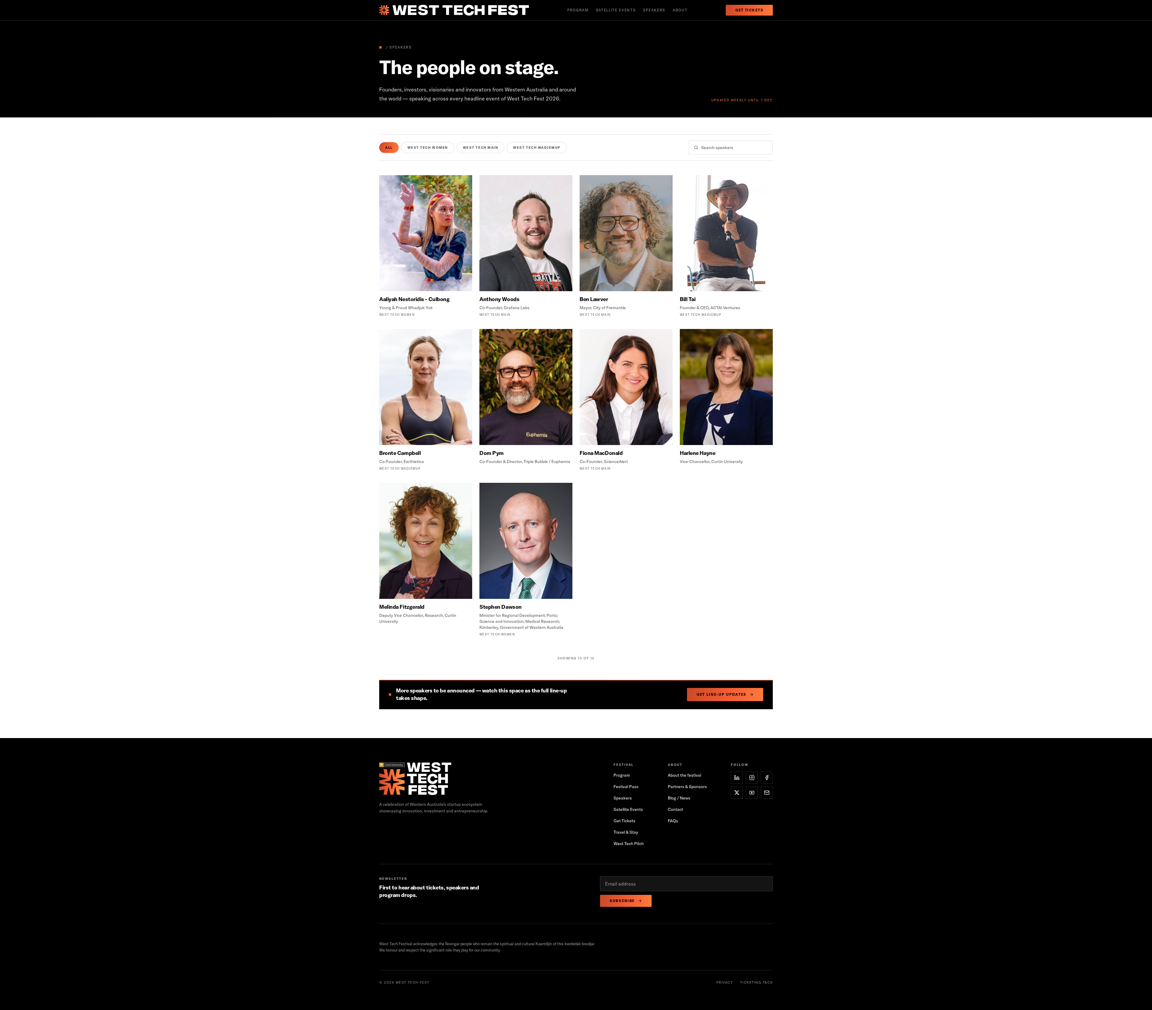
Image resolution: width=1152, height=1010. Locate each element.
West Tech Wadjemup (536, 147)
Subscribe (622, 900)
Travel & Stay (626, 832)
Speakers (654, 10)
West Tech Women (427, 147)
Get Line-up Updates (721, 694)
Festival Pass (626, 786)
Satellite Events (628, 809)
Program (578, 10)
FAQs (673, 820)
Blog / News (679, 798)
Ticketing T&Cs (756, 982)
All (389, 147)
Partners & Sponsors (687, 786)
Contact (675, 809)
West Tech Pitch (629, 843)
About (680, 10)
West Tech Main (480, 147)
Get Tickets (749, 10)
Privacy (724, 982)
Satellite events (616, 10)
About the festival (684, 775)
